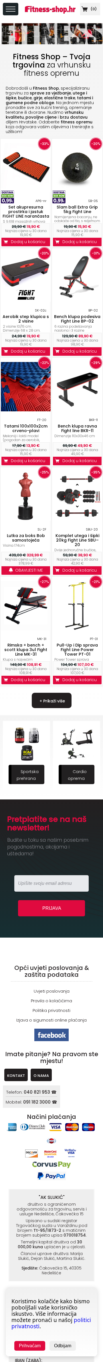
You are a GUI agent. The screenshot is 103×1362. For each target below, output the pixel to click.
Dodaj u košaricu (29, 242)
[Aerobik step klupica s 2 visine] (26, 300)
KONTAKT (16, 1075)
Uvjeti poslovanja (52, 991)
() (93, 9)
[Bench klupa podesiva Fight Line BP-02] (77, 300)
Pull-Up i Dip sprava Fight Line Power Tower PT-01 (77, 649)
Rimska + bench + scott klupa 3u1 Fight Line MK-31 (25, 649)
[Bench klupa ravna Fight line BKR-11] (77, 410)
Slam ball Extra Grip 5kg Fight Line (77, 209)
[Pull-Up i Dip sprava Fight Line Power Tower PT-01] (77, 629)
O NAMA (41, 1075)
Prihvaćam (30, 1345)
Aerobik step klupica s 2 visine (26, 318)
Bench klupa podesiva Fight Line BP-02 (77, 318)
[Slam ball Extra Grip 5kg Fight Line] (77, 191)
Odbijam (62, 1345)
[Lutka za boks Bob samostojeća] (26, 519)
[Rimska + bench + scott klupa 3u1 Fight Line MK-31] (26, 629)
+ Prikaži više (51, 701)
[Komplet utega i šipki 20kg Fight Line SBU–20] (77, 519)
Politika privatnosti (51, 1010)
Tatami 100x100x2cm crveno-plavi (25, 428)
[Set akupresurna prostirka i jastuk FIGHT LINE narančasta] (26, 191)
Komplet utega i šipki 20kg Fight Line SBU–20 (77, 540)
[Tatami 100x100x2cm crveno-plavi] (26, 410)
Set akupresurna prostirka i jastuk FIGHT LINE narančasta (26, 211)
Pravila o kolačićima (51, 1001)
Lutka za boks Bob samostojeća (26, 537)
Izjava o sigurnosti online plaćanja (51, 1020)
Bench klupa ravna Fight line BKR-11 (77, 428)
